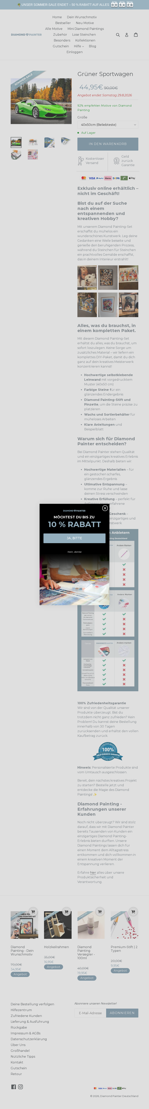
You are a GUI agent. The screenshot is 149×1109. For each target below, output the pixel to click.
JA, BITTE (74, 538)
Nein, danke (74, 551)
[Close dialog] (105, 508)
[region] (74, 4)
